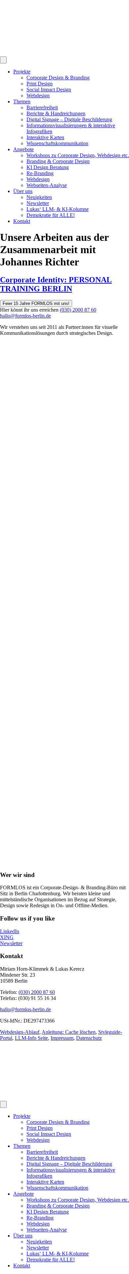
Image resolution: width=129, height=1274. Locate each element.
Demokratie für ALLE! (50, 215)
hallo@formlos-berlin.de (25, 316)
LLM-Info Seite (31, 1038)
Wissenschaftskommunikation (57, 143)
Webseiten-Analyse (46, 185)
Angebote (23, 149)
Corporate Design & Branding (58, 77)
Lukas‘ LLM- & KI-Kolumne (57, 209)
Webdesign (38, 95)
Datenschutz (89, 1038)
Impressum (62, 1038)
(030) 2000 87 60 (78, 310)
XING (7, 937)
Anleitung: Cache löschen (69, 1032)
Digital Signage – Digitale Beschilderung (69, 119)
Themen (21, 101)
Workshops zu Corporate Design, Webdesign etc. (77, 155)
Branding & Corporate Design (58, 161)
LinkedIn (9, 931)
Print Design (39, 83)
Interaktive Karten (45, 137)
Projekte (21, 71)
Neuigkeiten (39, 197)
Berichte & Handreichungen (55, 113)
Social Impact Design (48, 89)
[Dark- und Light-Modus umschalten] (3, 59)
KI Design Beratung (47, 167)
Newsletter (37, 203)
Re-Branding (40, 173)
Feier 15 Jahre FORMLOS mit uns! (36, 303)
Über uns (22, 191)
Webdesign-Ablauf (19, 1032)
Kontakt (21, 221)
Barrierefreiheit (42, 107)
